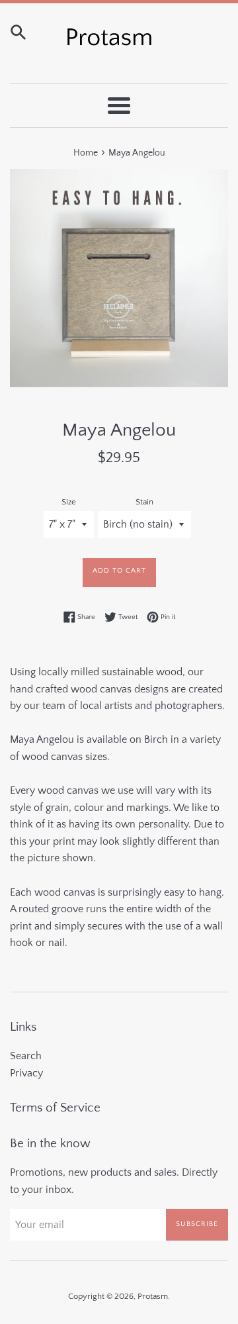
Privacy (26, 1073)
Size (68, 501)
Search (26, 1056)
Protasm (153, 1296)
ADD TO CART (119, 571)
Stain (144, 501)
